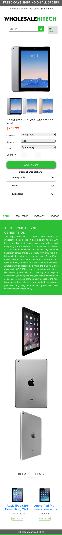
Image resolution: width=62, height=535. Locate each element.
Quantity (11, 154)
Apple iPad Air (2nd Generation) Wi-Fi (30, 121)
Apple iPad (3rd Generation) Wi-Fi (17, 507)
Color (8, 148)
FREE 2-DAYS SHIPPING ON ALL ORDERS (31, 2)
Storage (10, 142)
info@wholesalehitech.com (24, 8)
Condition (10, 135)
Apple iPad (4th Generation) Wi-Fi (44, 507)
